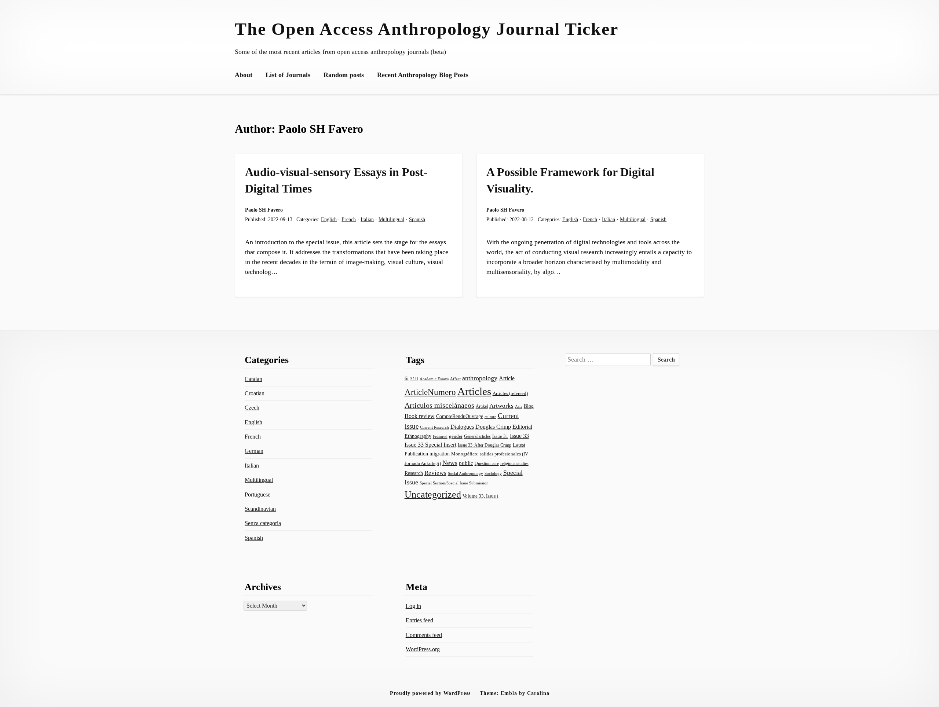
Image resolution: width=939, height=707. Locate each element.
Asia (518, 406)
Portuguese (257, 494)
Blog (529, 406)
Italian (367, 219)
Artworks (501, 405)
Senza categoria (263, 523)
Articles (474, 391)
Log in (413, 606)
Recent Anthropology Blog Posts (422, 74)
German (254, 451)
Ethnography (418, 436)
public (466, 463)
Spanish (417, 219)
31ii (414, 378)
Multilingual (391, 219)
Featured (440, 436)
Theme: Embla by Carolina (514, 693)
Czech (252, 407)
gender (456, 436)
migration (440, 454)
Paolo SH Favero (264, 210)
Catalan (253, 379)
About (243, 74)
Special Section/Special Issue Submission (454, 483)
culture (490, 416)
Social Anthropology (465, 474)
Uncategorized (433, 494)
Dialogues (462, 426)
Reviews (435, 472)
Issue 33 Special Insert (430, 445)
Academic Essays (434, 379)
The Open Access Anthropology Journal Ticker (426, 29)
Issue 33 (519, 436)
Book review (420, 416)
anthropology (479, 378)
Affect (455, 379)
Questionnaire (487, 463)
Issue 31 (500, 436)
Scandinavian (260, 509)
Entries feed (419, 620)
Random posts (344, 74)
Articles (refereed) (510, 393)
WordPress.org (423, 649)
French (348, 219)
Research (414, 473)
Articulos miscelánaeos (439, 405)
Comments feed (424, 635)
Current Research (434, 427)
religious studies (514, 463)
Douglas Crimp (493, 427)
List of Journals (288, 74)
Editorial (522, 427)
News (449, 462)
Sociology (493, 473)
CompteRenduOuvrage (459, 416)
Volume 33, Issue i (480, 496)
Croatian (254, 393)
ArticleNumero (430, 392)
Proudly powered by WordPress (430, 693)
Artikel (482, 406)
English (329, 219)
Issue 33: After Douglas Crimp (484, 445)
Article (507, 378)
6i (407, 378)
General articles (477, 436)
